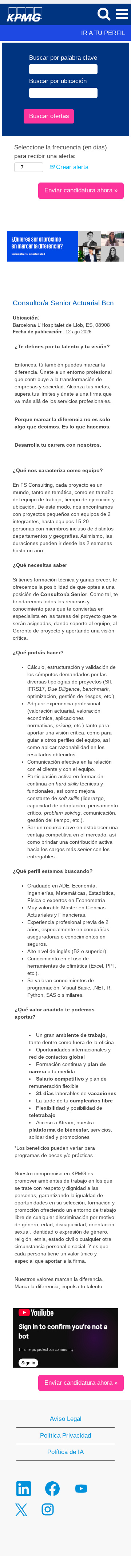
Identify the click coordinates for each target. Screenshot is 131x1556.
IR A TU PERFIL (103, 33)
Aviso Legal (66, 1418)
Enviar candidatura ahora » (81, 190)
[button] (122, 14)
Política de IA (65, 1452)
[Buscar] (104, 14)
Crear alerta (71, 167)
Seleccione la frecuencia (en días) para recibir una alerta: (60, 152)
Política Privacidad (65, 1435)
